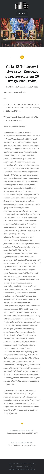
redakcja (14, 87)
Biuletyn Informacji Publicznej (21, 466)
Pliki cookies (30, 469)
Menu (23, 14)
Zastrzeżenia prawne (17, 469)
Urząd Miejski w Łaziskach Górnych (21, 464)
